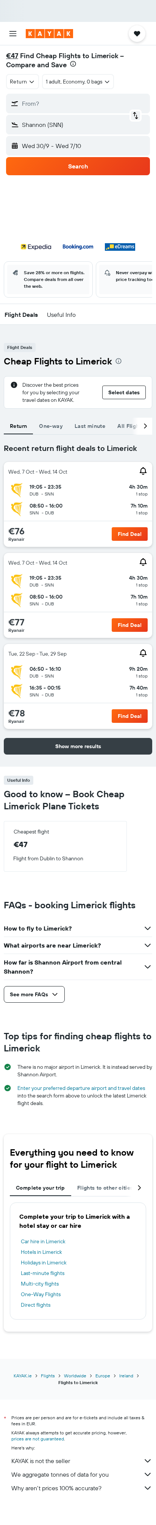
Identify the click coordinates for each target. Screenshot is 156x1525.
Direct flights (35, 1304)
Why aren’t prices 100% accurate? (56, 1488)
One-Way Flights (41, 1294)
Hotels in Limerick (41, 1252)
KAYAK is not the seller (40, 1461)
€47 (12, 55)
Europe (102, 1375)
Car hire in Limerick (43, 1241)
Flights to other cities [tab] (105, 1187)
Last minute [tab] (90, 426)
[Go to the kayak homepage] (49, 33)
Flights (48, 1375)
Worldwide (75, 1375)
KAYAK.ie (23, 1375)
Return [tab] (18, 426)
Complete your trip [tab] (40, 1187)
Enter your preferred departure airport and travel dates (81, 1088)
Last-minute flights (42, 1273)
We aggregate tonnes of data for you (60, 1474)
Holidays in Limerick (44, 1262)
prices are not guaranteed (37, 1439)
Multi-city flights (40, 1283)
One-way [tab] (50, 426)
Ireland (126, 1375)
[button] (13, 33)
